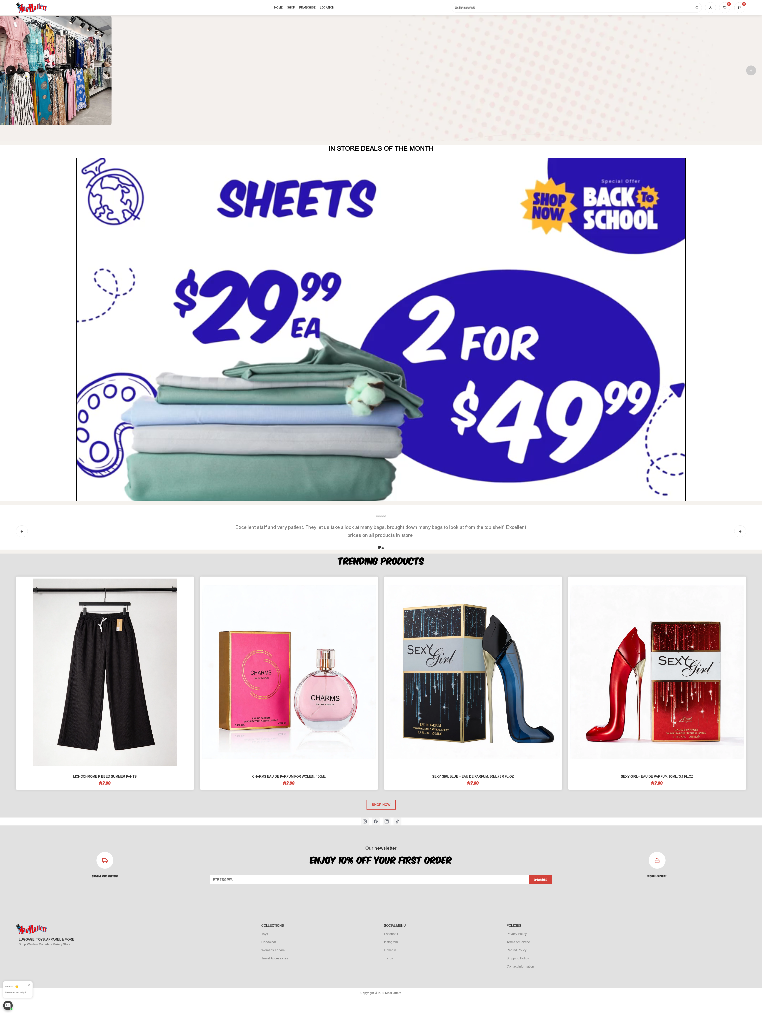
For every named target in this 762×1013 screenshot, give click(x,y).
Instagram (391, 942)
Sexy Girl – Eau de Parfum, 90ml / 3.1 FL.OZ (657, 776)
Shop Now (381, 804)
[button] (739, 7)
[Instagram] (365, 821)
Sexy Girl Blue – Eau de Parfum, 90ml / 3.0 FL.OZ (473, 776)
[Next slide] (751, 70)
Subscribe (540, 879)
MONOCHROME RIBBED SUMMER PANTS (105, 776)
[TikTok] (397, 821)
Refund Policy (516, 950)
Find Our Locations (264, 109)
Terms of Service (518, 942)
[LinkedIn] (387, 821)
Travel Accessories (274, 958)
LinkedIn (390, 950)
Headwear (268, 942)
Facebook (391, 934)
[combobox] (577, 8)
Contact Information (520, 966)
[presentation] (22, 531)
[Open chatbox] (8, 1005)
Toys (264, 934)
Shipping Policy (518, 958)
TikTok (388, 958)
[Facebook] (376, 821)
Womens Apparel (273, 950)
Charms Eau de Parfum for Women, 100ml (289, 776)
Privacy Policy (517, 934)
